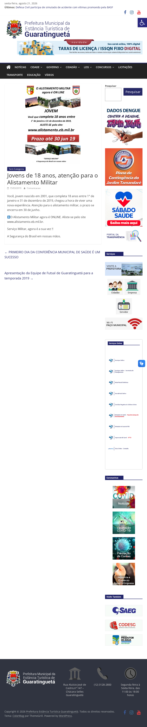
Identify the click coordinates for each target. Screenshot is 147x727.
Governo (52, 67)
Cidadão (71, 67)
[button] (142, 22)
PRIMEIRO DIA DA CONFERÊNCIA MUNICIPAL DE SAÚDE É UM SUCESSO (52, 254)
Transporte (15, 75)
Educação (34, 75)
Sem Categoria (16, 168)
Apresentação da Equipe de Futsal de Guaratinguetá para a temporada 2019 (48, 275)
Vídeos (49, 75)
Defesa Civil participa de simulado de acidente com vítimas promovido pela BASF (64, 7)
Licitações (125, 67)
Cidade (34, 67)
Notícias (20, 67)
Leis (86, 67)
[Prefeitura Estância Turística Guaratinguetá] (8, 67)
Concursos (103, 67)
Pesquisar (110, 85)
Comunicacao (34, 188)
